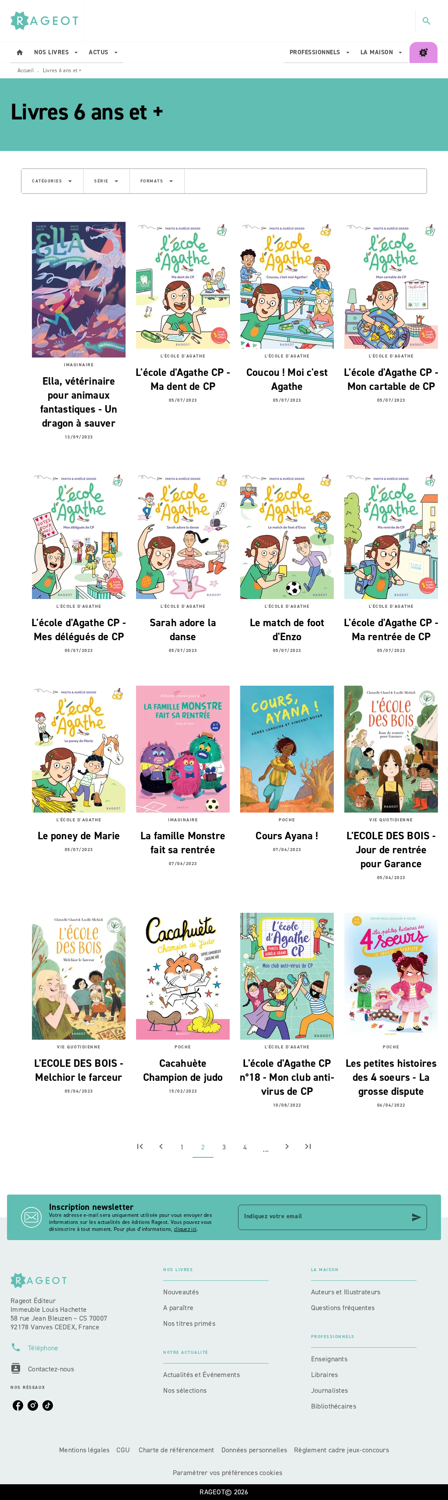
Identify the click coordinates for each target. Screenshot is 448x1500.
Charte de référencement (176, 1449)
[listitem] (17, 1405)
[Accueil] (47, 21)
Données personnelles (254, 1449)
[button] (52, 181)
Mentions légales (84, 1449)
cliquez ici (185, 1229)
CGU (124, 1449)
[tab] (19, 52)
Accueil (26, 70)
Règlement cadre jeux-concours (341, 1449)
